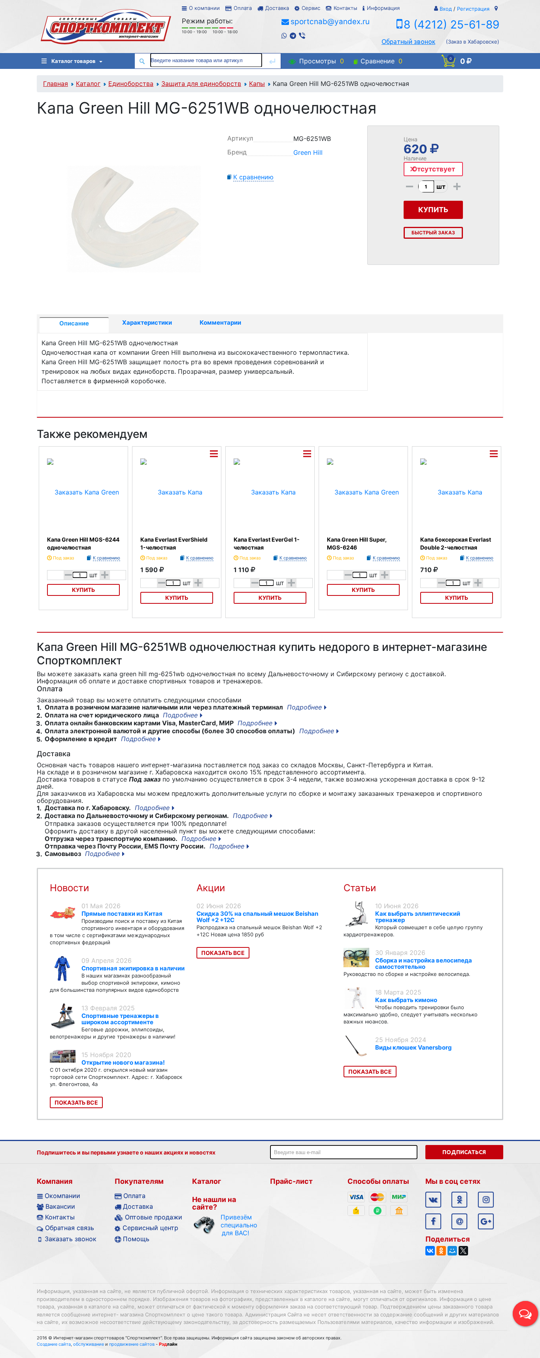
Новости (69, 888)
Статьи (360, 888)
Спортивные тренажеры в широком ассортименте (120, 1019)
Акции (210, 888)
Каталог (88, 83)
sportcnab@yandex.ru (330, 21)
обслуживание (88, 1344)
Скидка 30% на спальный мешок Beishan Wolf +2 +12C (257, 917)
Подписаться (464, 1152)
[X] (463, 1250)
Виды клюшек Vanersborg (413, 1047)
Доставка (277, 8)
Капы (257, 83)
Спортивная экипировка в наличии (133, 968)
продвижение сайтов (132, 1344)
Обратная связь (69, 1228)
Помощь (136, 1239)
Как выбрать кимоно (406, 1000)
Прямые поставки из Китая (121, 913)
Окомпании (62, 1196)
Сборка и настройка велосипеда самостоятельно (423, 963)
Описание (74, 323)
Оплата (243, 8)
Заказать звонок (70, 1239)
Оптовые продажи (153, 1217)
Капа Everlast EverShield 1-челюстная (174, 543)
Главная (55, 83)
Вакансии (60, 1206)
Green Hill (308, 152)
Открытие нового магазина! (123, 1062)
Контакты (345, 8)
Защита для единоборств (201, 83)
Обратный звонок (408, 41)
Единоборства (130, 83)
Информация (383, 8)
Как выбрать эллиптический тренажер (417, 917)
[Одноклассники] (441, 1250)
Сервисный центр (150, 1228)
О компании (204, 8)
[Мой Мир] (452, 1250)
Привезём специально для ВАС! (235, 1225)
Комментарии (220, 322)
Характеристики (147, 322)
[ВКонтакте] (430, 1250)
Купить (83, 589)
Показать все (76, 1102)
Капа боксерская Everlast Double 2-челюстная (455, 543)
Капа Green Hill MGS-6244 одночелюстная (83, 543)
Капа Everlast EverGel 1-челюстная (267, 543)
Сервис (311, 8)
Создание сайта (54, 1344)
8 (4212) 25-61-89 (451, 24)
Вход (446, 9)
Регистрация (473, 9)
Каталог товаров (73, 61)
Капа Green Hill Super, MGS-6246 (357, 543)
